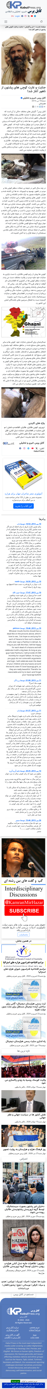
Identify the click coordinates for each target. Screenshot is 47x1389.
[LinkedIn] (40, 106)
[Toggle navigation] (6, 22)
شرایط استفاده (34, 1330)
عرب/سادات (23, 1288)
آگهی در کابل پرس (12, 1334)
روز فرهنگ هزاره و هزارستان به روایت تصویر (24, 1149)
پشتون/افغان (9, 1285)
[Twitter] (37, 448)
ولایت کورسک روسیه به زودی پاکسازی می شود (25, 1081)
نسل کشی (20, 437)
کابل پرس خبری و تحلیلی (34, 98)
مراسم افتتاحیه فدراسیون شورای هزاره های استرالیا (25, 970)
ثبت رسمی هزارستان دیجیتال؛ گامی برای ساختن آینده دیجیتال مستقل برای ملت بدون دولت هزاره (24, 1007)
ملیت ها (41, 1281)
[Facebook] (42, 106)
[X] (33, 106)
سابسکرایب (23, 934)
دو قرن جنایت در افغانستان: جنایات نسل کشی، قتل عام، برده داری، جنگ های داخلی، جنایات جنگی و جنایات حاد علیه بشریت (24, 432)
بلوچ (19, 1285)
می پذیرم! (15, 1381)
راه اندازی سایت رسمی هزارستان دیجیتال (26, 1041)
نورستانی (27, 1285)
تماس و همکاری (12, 1330)
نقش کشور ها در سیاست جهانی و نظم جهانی (27, 1116)
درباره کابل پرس (12, 1327)
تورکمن (11, 1281)
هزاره (33, 1281)
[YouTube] (32, 448)
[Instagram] (24, 448)
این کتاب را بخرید (23, 505)
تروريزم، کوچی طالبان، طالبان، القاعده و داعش (26, 427)
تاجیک (27, 1281)
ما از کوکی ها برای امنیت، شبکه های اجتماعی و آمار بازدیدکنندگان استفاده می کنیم (23, 1385)
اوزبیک (19, 1281)
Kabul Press (39, 451)
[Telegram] (28, 448)
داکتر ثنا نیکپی (20, 1087)
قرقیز (34, 1285)
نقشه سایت (34, 1337)
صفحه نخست (41, 27)
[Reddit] (35, 106)
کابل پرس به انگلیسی (12, 1337)
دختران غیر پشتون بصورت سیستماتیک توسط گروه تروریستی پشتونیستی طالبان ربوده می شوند (24, 1209)
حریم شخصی (35, 1327)
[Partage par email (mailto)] (44, 106)
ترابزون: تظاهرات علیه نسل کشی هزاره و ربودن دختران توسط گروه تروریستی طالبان (23, 1265)
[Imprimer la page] (38, 106)
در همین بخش (23, 941)
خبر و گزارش (29, 27)
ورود (34, 1334)
